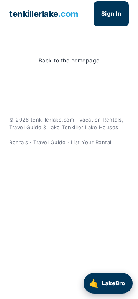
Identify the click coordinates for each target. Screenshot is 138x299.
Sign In (111, 13)
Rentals (18, 142)
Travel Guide (49, 142)
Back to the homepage (69, 60)
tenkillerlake (43, 14)
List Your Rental (91, 142)
